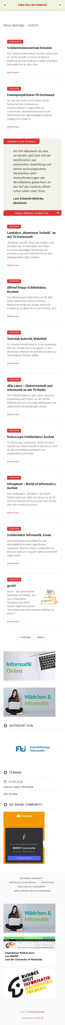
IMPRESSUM (48, 882)
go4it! (11, 586)
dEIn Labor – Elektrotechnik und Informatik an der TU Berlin (30, 388)
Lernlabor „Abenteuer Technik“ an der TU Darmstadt (31, 235)
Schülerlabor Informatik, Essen (29, 535)
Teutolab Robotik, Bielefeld (26, 339)
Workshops (14, 579)
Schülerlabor (15, 42)
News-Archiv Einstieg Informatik (32, 891)
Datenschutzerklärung (22, 882)
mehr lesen (12, 72)
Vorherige (26, 637)
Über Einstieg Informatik (31, 887)
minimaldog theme (36, 1012)
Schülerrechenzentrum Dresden (29, 48)
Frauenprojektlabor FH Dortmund (30, 95)
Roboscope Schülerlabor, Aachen (30, 437)
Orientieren (14, 89)
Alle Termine (10, 794)
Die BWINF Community (31, 878)
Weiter (40, 637)
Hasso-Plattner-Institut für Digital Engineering (32, 214)
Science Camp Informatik (18, 786)
